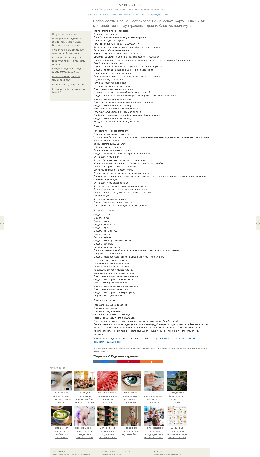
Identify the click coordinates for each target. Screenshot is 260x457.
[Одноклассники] (151, 361)
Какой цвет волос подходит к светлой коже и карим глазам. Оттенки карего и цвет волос (67, 42)
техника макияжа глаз (124, 348)
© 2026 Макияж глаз (59, 451)
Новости (104, 14)
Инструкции (154, 14)
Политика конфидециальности (112, 454)
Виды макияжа (121, 14)
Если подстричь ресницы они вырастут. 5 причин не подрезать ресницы (68, 60)
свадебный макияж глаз (198, 348)
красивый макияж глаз (109, 348)
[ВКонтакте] (105, 361)
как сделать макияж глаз (141, 348)
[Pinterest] (128, 361)
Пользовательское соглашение (120, 451)
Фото (166, 14)
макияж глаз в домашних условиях (163, 348)
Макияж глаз (130, 5)
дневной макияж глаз (100, 351)
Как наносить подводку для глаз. (68, 84)
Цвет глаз (138, 14)
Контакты (105, 451)
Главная (92, 14)
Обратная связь (157, 451)
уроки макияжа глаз (182, 348)
